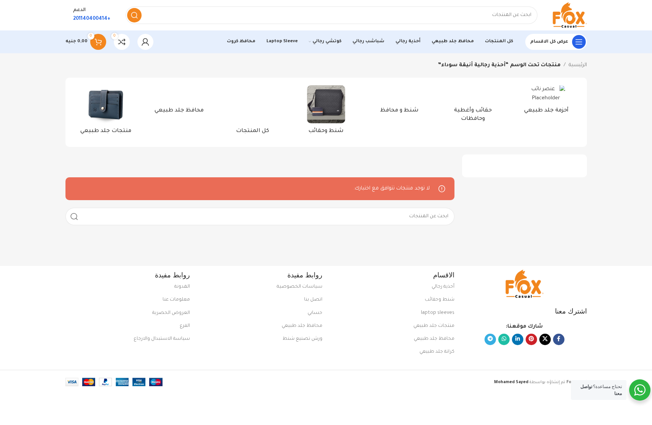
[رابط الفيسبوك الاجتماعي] (558, 339)
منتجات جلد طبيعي (433, 326)
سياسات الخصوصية (299, 287)
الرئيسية (578, 65)
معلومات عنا (176, 299)
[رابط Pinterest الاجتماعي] (531, 339)
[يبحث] (134, 15)
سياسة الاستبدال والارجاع (162, 339)
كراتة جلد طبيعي (436, 352)
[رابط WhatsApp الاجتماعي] (504, 339)
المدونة (182, 287)
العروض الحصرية (171, 313)
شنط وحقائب (439, 299)
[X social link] (545, 339)
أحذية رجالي (443, 287)
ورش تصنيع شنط (302, 339)
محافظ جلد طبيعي (434, 339)
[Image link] (524, 284)
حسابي (315, 313)
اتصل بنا (313, 299)
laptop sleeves (437, 313)
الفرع (185, 326)
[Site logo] (570, 15)
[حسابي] (145, 41)
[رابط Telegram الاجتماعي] (490, 339)
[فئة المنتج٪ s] (546, 102)
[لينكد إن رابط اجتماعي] (517, 339)
